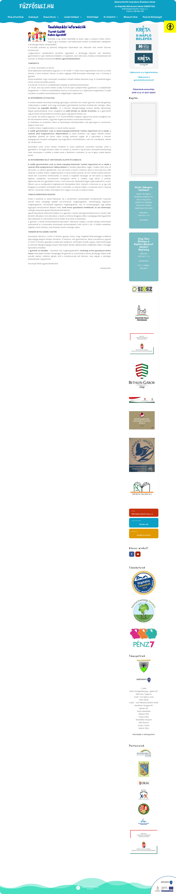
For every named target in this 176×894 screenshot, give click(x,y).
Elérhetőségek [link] (92, 17)
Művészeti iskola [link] (131, 17)
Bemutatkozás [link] (50, 17)
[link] (36, 8)
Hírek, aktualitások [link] (15, 17)
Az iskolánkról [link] (109, 17)
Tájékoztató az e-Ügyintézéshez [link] (143, 72)
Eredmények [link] (33, 17)
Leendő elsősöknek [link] (71, 17)
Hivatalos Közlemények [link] (152, 17)
